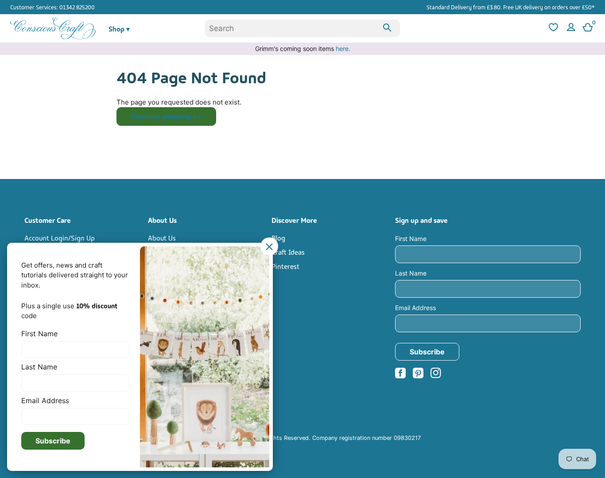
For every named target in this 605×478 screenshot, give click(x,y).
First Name (411, 238)
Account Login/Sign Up (59, 237)
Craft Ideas (288, 251)
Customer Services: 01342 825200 (52, 6)
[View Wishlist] (552, 28)
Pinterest (285, 265)
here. (343, 48)
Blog (278, 237)
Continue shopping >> (166, 116)
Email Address (415, 307)
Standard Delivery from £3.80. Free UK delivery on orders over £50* (511, 6)
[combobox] (302, 28)
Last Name (411, 273)
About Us (162, 237)
